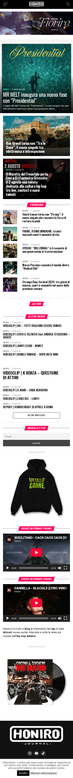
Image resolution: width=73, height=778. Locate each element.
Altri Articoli (36, 415)
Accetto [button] (23, 773)
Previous (51, 17)
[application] (36, 552)
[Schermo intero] (65, 568)
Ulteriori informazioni (43, 773)
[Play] (7, 568)
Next (64, 17)
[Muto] (59, 568)
